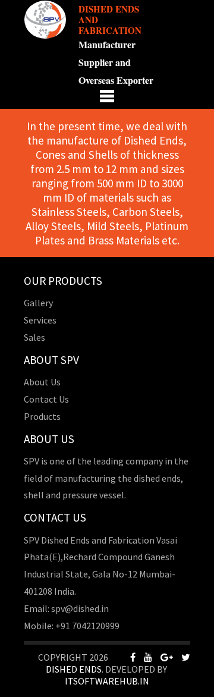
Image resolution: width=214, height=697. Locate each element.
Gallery (38, 303)
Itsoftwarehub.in (107, 681)
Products (42, 416)
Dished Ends (74, 669)
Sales (34, 337)
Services (40, 320)
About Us (42, 382)
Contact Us (46, 399)
